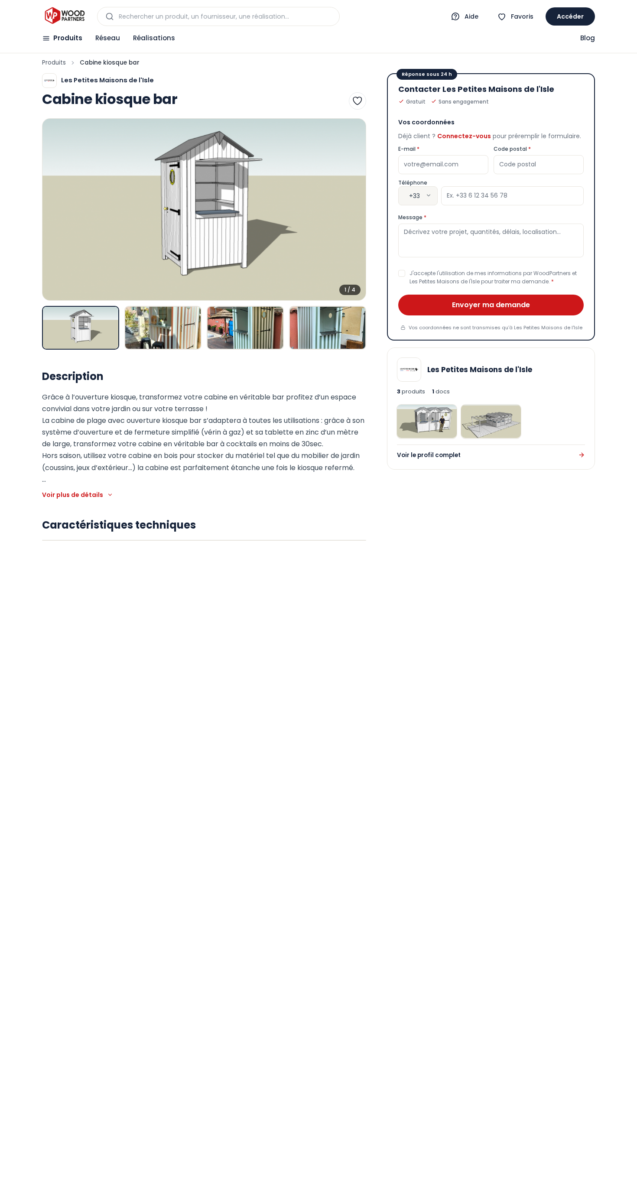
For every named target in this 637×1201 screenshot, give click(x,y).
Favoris (522, 16)
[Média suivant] (352, 209)
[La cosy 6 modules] (427, 421)
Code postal (529, 148)
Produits (67, 37)
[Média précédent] (56, 209)
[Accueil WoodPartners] (64, 16)
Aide (471, 16)
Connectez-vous (464, 135)
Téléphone (412, 182)
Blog (587, 37)
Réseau (107, 37)
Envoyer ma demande (491, 304)
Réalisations (154, 37)
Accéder (570, 16)
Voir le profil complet (429, 455)
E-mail (425, 148)
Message (429, 217)
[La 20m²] (491, 421)
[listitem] (80, 327)
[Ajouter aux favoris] (357, 101)
